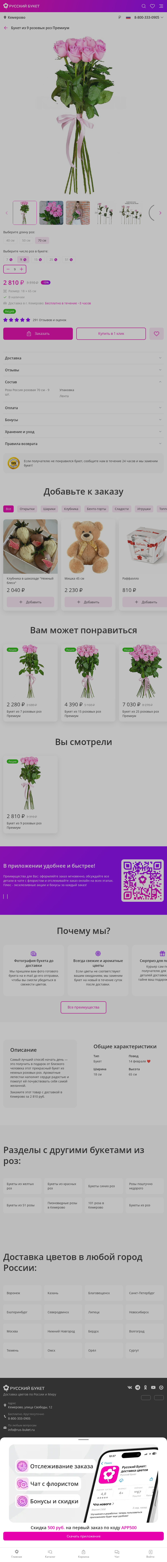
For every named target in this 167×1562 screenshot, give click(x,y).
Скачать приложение (83, 1536)
